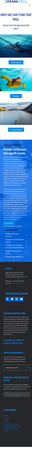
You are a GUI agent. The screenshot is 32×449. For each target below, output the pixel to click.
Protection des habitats (13, 257)
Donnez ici (17, 394)
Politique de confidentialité (12, 426)
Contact (6, 430)
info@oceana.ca (16, 283)
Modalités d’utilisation (10, 428)
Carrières (6, 422)
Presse (6, 415)
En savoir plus (8, 223)
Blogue (6, 420)
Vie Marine (7, 417)
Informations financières (11, 424)
